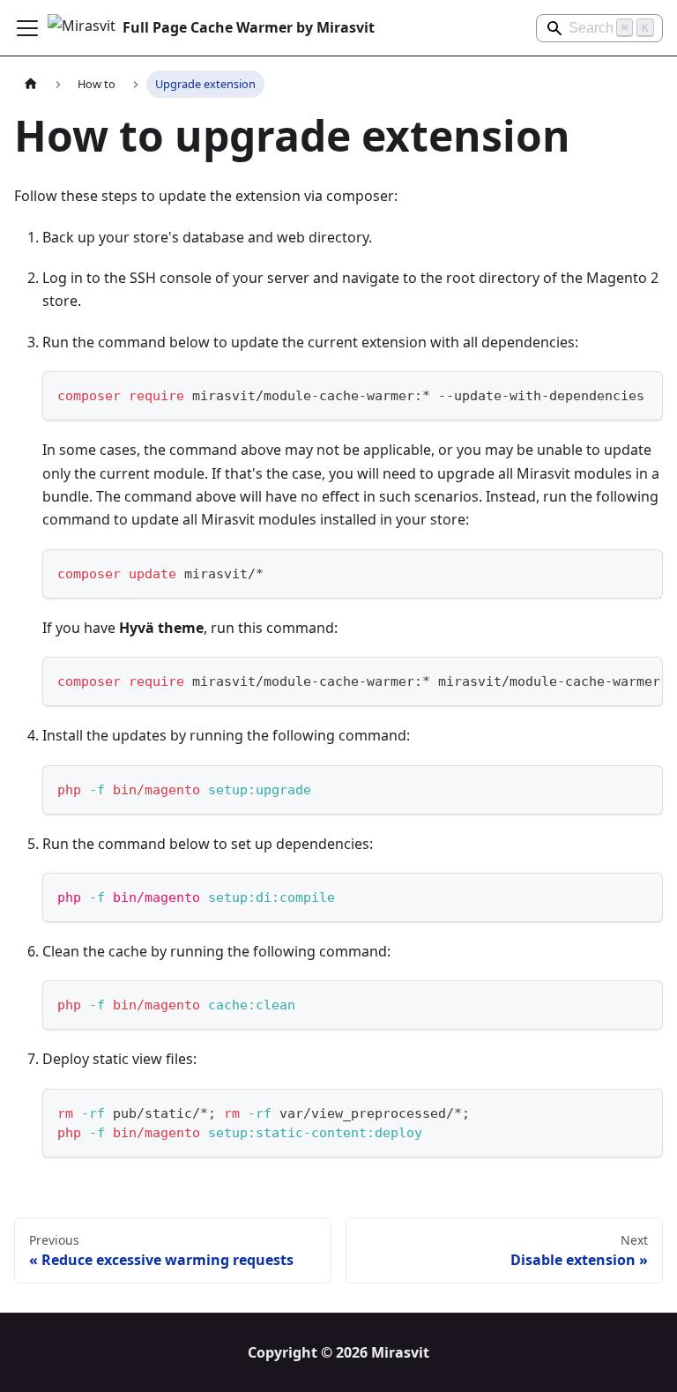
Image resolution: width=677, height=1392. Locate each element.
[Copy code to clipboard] (641, 392)
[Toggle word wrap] (609, 679)
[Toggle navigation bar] (27, 28)
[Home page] (31, 84)
